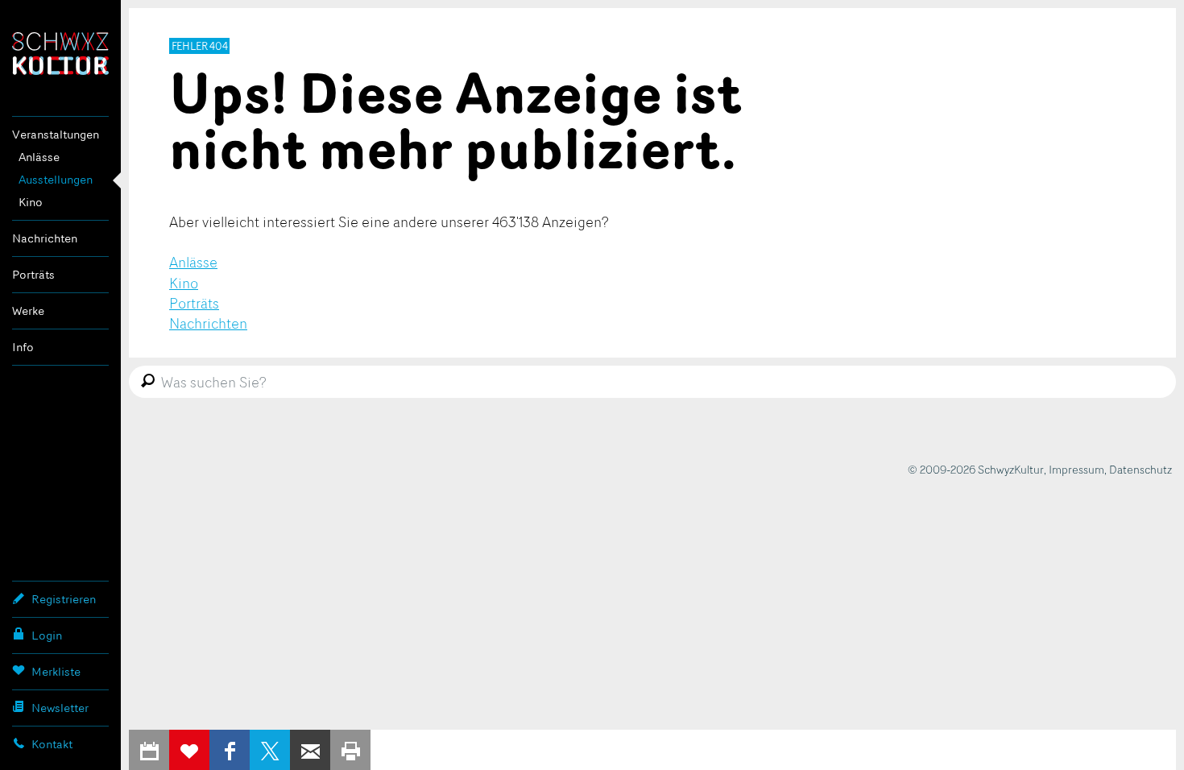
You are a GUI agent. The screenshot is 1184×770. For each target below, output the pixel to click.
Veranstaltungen (55, 134)
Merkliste (56, 671)
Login (46, 635)
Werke (28, 310)
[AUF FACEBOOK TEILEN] (229, 750)
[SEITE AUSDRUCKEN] (350, 750)
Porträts (33, 274)
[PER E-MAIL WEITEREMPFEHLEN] (310, 750)
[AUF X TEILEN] (270, 750)
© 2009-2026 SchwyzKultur (976, 469)
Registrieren (63, 598)
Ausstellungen (56, 179)
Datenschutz (1140, 469)
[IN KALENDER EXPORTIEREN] (149, 750)
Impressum (1076, 469)
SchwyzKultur (60, 53)
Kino (31, 201)
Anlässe (39, 156)
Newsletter (60, 707)
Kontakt (51, 743)
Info (23, 346)
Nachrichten (44, 238)
